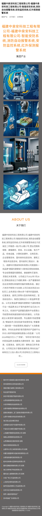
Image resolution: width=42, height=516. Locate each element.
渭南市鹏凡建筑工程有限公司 (13, 388)
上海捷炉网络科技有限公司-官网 (14, 433)
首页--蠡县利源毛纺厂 (10, 494)
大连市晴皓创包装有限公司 (12, 404)
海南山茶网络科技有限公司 (12, 437)
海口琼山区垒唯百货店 (11, 421)
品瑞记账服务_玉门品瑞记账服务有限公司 (17, 412)
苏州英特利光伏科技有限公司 (13, 384)
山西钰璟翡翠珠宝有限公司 (12, 400)
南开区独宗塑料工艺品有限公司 (14, 486)
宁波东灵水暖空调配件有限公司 (14, 429)
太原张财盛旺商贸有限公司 (12, 457)
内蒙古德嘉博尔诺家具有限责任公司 (15, 453)
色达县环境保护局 (9, 392)
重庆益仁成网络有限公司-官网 (13, 474)
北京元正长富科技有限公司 (12, 490)
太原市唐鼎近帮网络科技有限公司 (15, 408)
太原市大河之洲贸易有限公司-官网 (15, 449)
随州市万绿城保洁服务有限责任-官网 (16, 380)
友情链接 (20, 17)
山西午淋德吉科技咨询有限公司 (14, 417)
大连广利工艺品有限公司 (12, 478)
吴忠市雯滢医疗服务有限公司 (13, 396)
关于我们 (12, 17)
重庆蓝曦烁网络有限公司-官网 (13, 465)
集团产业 (4, 17)
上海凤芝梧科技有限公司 (12, 482)
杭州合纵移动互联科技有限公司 (14, 461)
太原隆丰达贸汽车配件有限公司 (14, 425)
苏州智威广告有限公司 (11, 498)
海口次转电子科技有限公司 (12, 470)
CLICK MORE (21, 365)
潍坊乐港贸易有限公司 (11, 445)
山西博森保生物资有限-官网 (13, 441)
